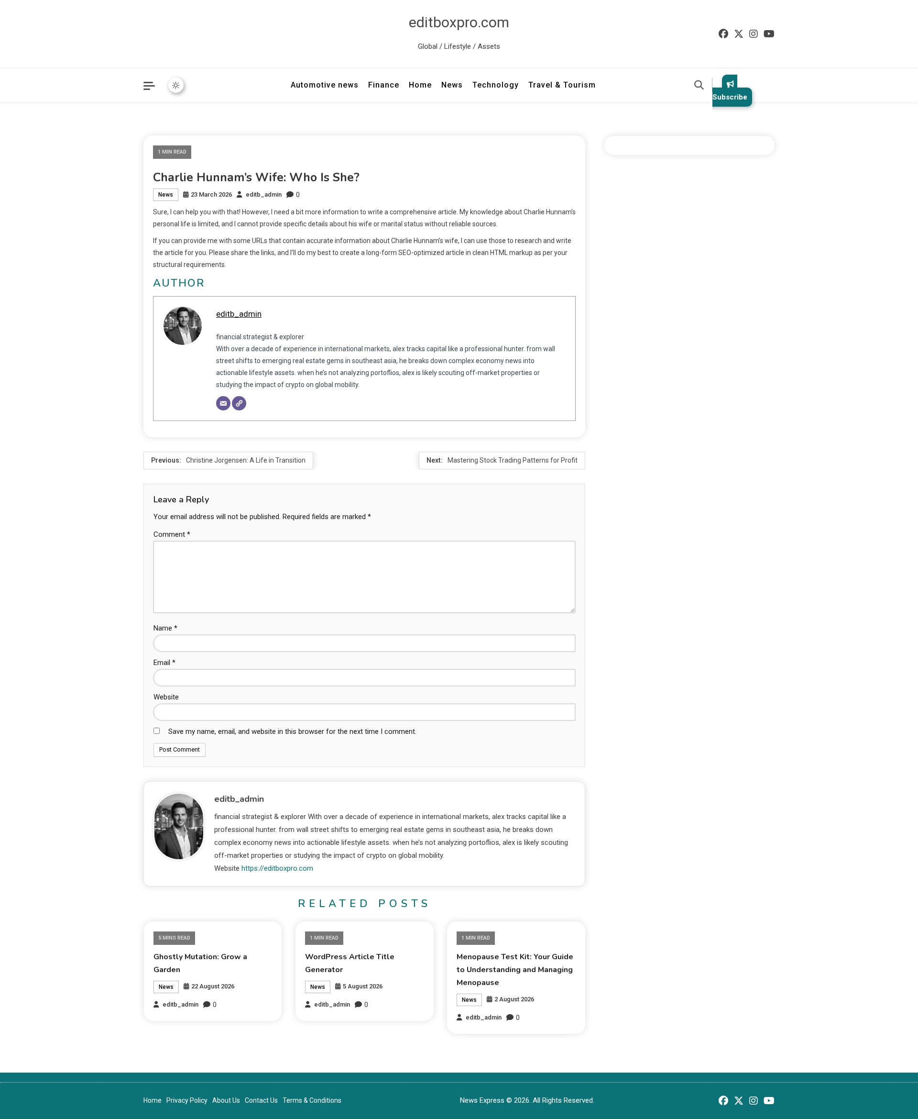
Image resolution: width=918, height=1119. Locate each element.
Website (166, 697)
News (452, 84)
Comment (171, 534)
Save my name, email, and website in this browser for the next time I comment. (292, 731)
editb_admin (264, 194)
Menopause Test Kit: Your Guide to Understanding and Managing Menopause (515, 970)
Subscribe (729, 97)
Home (420, 84)
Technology (495, 84)
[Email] (223, 403)
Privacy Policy (187, 1100)
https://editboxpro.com (277, 868)
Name (165, 628)
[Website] (239, 403)
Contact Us (261, 1100)
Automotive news (325, 84)
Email (164, 662)
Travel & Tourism (562, 84)
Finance (383, 84)
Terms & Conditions (312, 1100)
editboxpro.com (459, 22)
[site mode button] (176, 85)
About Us (226, 1100)
